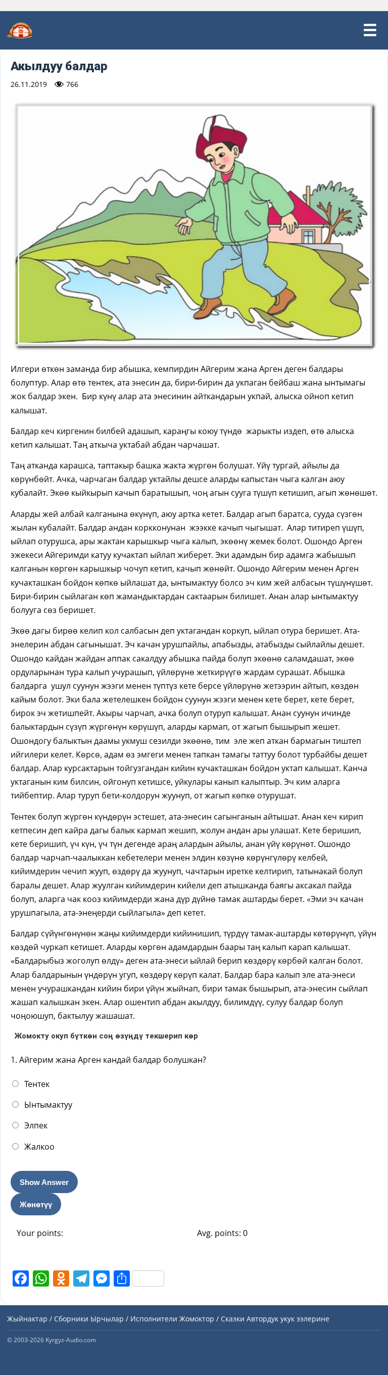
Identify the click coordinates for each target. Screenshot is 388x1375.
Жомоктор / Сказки (212, 1318)
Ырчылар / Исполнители (133, 1318)
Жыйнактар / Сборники (47, 1318)
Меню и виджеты (370, 30)
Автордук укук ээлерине (288, 1318)
